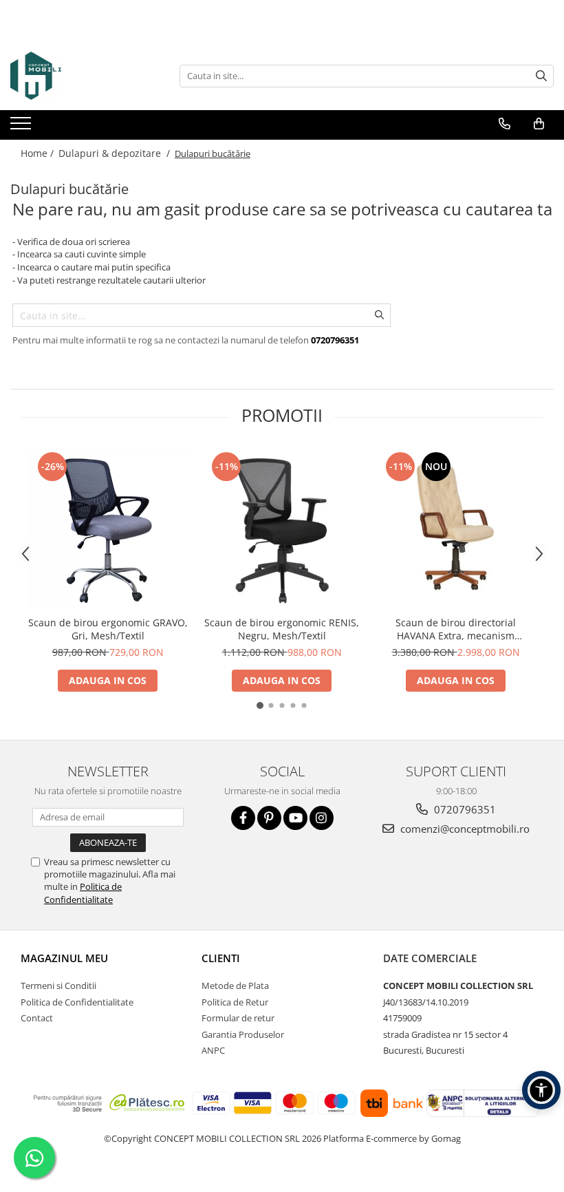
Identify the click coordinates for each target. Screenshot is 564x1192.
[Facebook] (243, 818)
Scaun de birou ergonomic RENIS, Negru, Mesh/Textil (281, 629)
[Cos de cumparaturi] (539, 124)
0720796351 (463, 809)
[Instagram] (322, 818)
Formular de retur (238, 1018)
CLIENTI (221, 958)
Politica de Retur (235, 1002)
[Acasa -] (79, 76)
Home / (38, 153)
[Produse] (22, 127)
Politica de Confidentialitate (83, 892)
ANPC (213, 1050)
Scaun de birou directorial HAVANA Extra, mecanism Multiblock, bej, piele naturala (456, 629)
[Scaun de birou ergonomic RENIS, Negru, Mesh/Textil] (282, 529)
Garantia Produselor (243, 1034)
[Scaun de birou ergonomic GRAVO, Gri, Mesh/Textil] (108, 529)
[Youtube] (295, 818)
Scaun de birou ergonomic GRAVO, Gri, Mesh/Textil (108, 629)
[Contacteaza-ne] (504, 124)
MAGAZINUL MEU (64, 958)
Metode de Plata (235, 985)
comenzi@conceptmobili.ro (464, 829)
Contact (37, 1018)
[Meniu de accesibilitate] (541, 1090)
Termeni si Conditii (58, 985)
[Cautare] (541, 76)
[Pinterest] (269, 818)
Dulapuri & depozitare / (115, 153)
